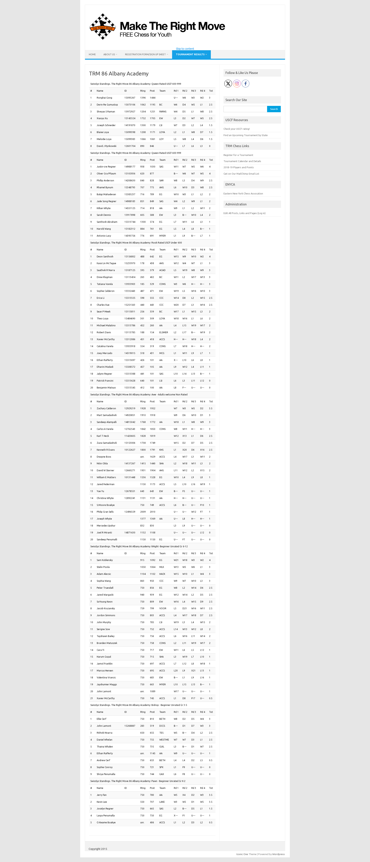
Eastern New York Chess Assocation (243, 193)
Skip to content (185, 48)
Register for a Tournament (238, 155)
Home (92, 54)
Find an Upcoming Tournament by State (246, 135)
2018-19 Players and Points (239, 167)
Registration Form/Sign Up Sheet (145, 54)
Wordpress (278, 854)
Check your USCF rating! (237, 128)
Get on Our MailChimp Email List (241, 173)
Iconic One (242, 854)
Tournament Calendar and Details (242, 161)
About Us (109, 54)
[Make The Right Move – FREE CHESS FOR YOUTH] (177, 40)
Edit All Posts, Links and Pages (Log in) (245, 213)
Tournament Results (190, 54)
